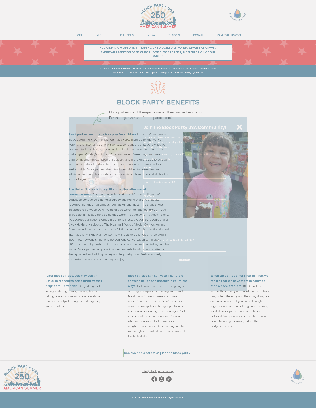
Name (147, 167)
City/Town (149, 196)
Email (146, 225)
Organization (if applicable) (159, 181)
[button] (239, 127)
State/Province (151, 211)
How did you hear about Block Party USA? (168, 240)
